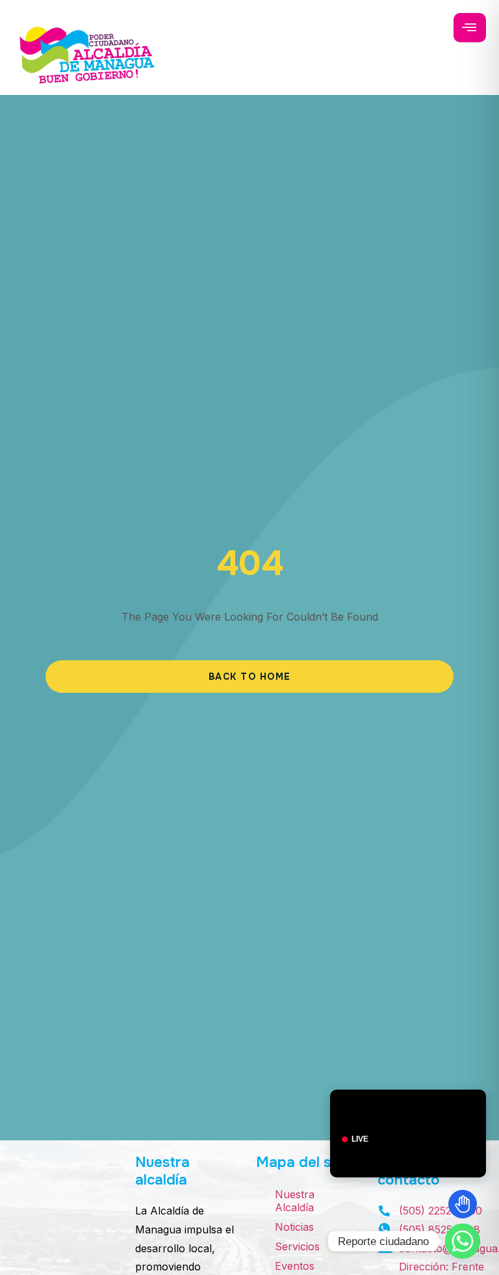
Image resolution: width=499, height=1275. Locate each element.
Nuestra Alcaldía (294, 1201)
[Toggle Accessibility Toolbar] (462, 1204)
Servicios (297, 1246)
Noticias (294, 1226)
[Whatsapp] (462, 1241)
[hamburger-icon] (470, 27)
